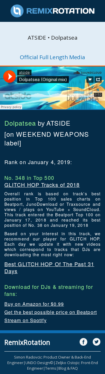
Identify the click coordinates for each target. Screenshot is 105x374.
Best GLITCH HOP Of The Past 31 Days (49, 267)
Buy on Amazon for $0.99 (34, 304)
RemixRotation (27, 342)
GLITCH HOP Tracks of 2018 (42, 184)
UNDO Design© (39, 362)
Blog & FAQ (68, 368)
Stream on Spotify (25, 320)
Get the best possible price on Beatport (50, 312)
